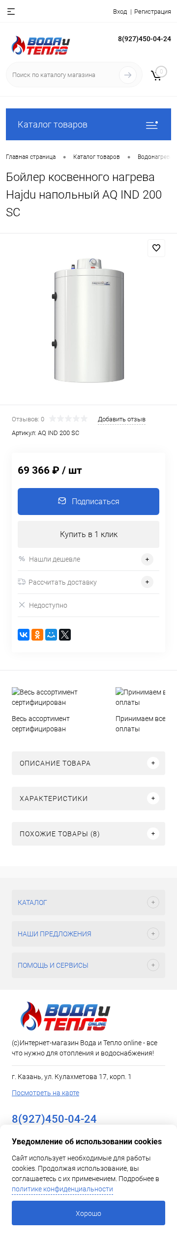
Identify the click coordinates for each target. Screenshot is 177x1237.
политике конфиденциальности (62, 1189)
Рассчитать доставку (63, 582)
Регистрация (152, 11)
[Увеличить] (88, 320)
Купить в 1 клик (89, 534)
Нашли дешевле (54, 559)
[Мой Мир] (51, 635)
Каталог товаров (53, 124)
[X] (65, 635)
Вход (120, 11)
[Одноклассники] (37, 635)
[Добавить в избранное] (156, 248)
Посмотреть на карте (45, 1093)
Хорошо (88, 1213)
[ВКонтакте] (24, 635)
